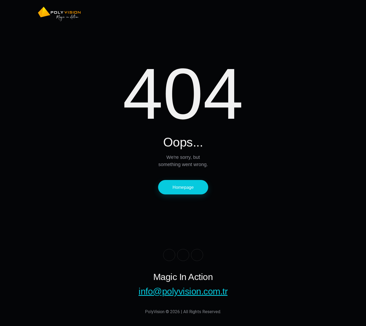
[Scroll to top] (354, 314)
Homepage (183, 187)
